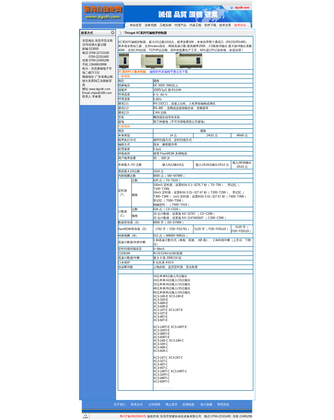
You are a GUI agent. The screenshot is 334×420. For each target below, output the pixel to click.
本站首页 (136, 25)
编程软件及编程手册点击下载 (169, 71)
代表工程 (195, 25)
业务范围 (151, 25)
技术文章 (225, 25)
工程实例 (165, 25)
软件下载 (210, 25)
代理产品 (180, 25)
